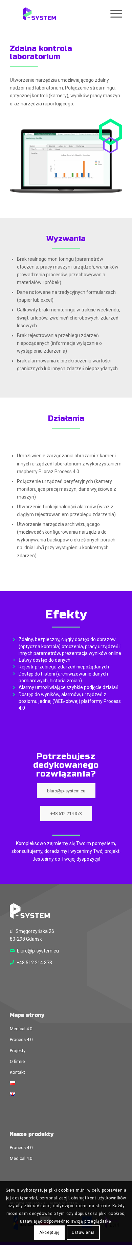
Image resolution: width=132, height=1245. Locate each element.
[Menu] (113, 13)
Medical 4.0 (21, 1028)
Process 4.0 (21, 1039)
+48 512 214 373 (34, 962)
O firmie (17, 1061)
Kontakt (17, 1072)
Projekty (17, 1050)
